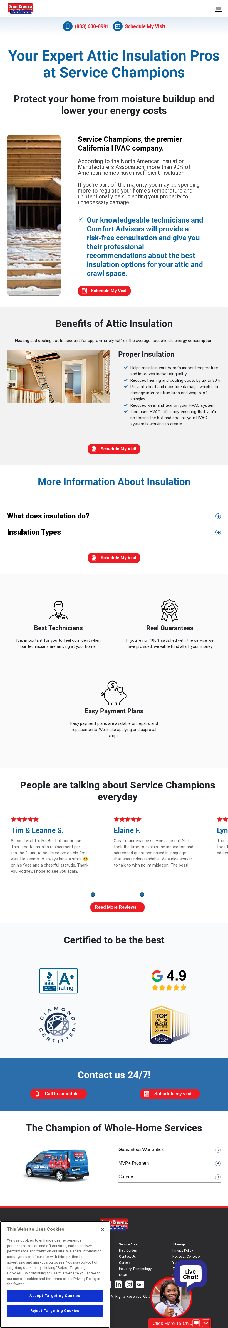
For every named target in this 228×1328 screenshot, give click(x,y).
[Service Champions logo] (20, 8)
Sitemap (178, 1244)
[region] (55, 1274)
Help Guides (128, 1250)
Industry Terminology (135, 1269)
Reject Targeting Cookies (54, 1311)
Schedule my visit (173, 1093)
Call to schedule (62, 1093)
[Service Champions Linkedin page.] (118, 1285)
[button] (93, 894)
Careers (125, 1263)
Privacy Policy (182, 1250)
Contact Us (127, 1257)
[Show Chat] (196, 1323)
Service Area (128, 1244)
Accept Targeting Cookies (54, 1296)
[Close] (102, 1229)
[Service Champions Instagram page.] (129, 1285)
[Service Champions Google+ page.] (140, 1285)
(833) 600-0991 (92, 26)
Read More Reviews (116, 907)
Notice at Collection (187, 1257)
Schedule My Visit (145, 26)
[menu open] (218, 8)
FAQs (123, 1275)
